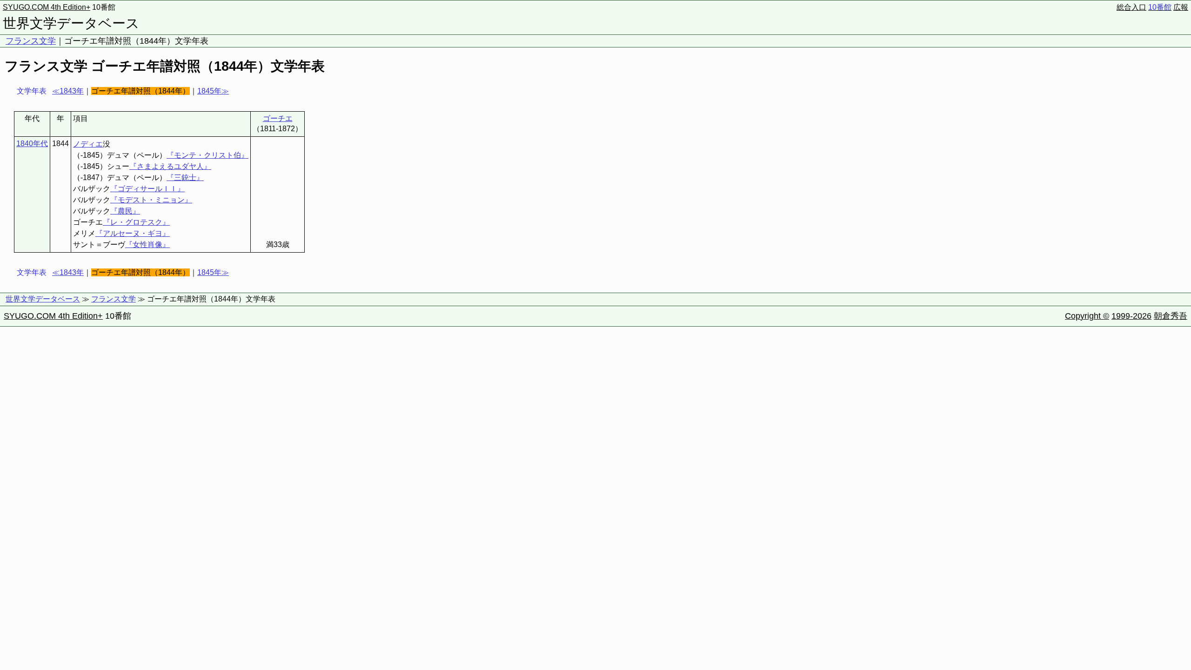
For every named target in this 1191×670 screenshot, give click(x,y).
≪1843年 (68, 91)
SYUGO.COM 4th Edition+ (46, 7)
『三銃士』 (185, 177)
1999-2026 (1131, 316)
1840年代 (32, 143)
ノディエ (88, 144)
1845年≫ (213, 91)
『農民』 (125, 211)
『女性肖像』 (147, 244)
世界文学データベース (71, 23)
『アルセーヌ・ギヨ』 (132, 233)
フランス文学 (31, 41)
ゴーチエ (278, 118)
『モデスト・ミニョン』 (151, 200)
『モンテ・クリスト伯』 (207, 155)
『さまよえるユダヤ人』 (170, 166)
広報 (1180, 7)
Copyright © (1087, 316)
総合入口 (1131, 7)
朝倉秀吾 (1170, 316)
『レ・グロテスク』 (136, 222)
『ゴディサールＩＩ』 (147, 189)
